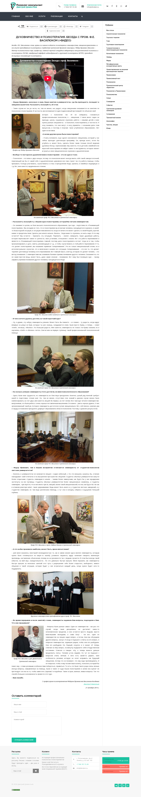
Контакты (73, 16)
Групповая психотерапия (115, 44)
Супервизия (110, 114)
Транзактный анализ (113, 117)
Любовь (109, 57)
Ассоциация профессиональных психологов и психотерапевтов (53, 759)
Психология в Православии (115, 91)
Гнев (108, 41)
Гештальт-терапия (112, 37)
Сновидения (110, 101)
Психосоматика (111, 94)
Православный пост (113, 78)
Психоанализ (110, 82)
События (109, 105)
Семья (108, 98)
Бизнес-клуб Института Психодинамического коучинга (53, 763)
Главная (16, 16)
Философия (110, 121)
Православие (111, 75)
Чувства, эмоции (112, 124)
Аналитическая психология (115, 34)
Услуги (42, 16)
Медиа (108, 60)
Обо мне (29, 16)
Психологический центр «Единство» (114, 86)
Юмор (108, 128)
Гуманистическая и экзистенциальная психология (116, 49)
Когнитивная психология (115, 53)
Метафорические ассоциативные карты (114, 65)
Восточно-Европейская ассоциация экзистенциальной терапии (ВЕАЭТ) (54, 768)
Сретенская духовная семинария (114, 109)
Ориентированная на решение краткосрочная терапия (117, 70)
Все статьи (110, 30)
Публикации (57, 16)
